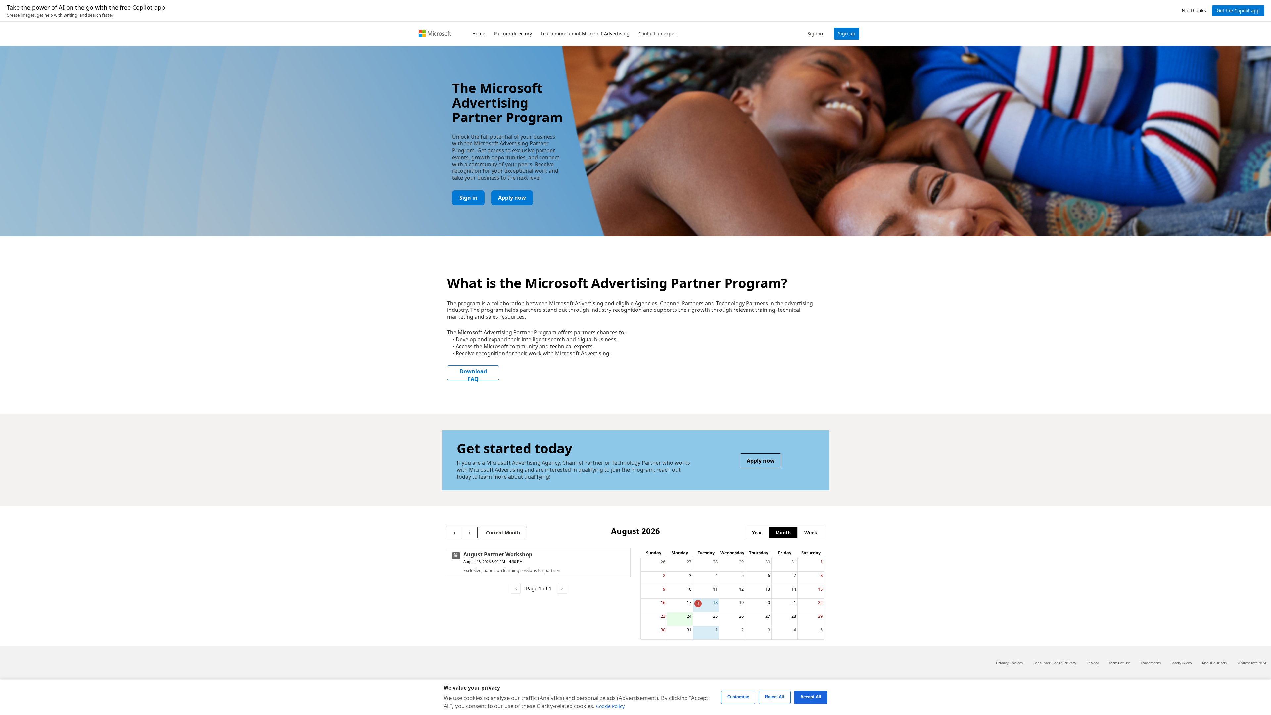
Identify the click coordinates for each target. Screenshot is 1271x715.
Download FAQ (473, 374)
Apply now (512, 197)
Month (783, 532)
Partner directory (513, 33)
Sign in (468, 197)
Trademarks (1151, 662)
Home (478, 33)
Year (757, 532)
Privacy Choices (1009, 662)
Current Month (503, 532)
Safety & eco (1181, 662)
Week (810, 532)
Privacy (1092, 662)
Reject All (774, 697)
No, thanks (1194, 10)
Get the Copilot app (1238, 10)
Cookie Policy (610, 706)
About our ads (1214, 662)
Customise (738, 697)
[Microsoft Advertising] (435, 33)
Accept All (810, 697)
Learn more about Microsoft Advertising (585, 33)
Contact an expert (658, 33)
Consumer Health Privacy (1054, 662)
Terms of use (1120, 662)
